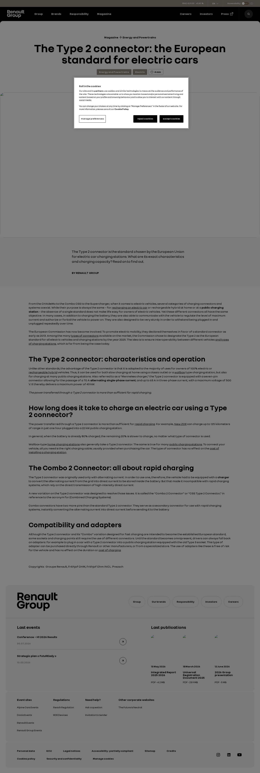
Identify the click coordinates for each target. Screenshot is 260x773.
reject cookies (145, 118)
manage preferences (92, 118)
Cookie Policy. (121, 109)
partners (99, 91)
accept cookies (171, 118)
